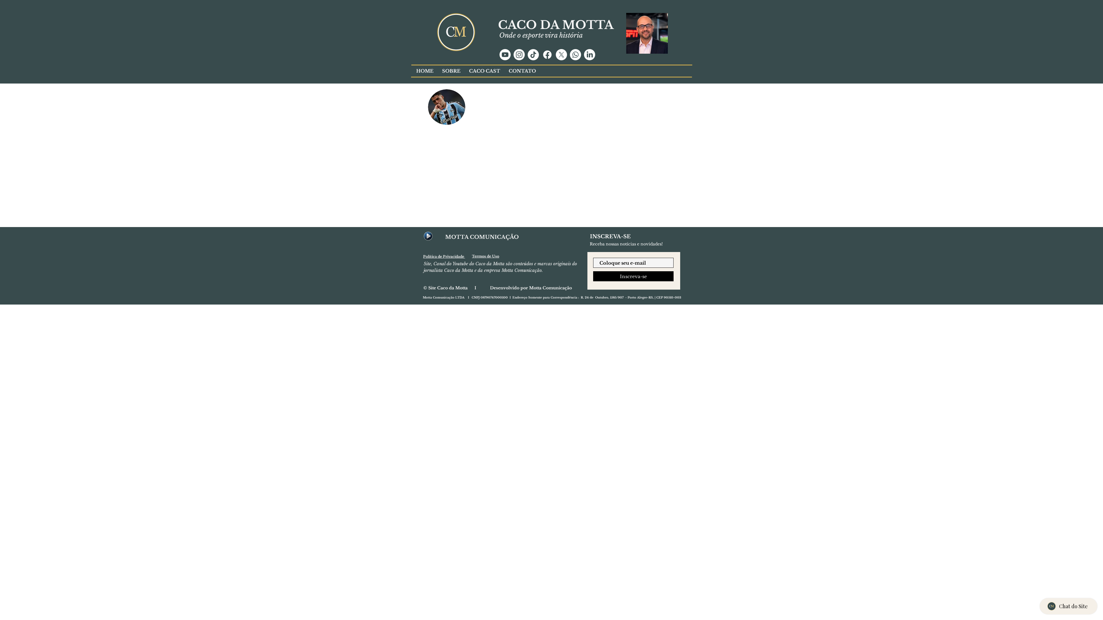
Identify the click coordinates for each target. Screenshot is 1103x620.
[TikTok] (533, 54)
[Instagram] (519, 54)
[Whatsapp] (575, 54)
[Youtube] (505, 54)
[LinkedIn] (589, 54)
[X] (561, 54)
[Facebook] (547, 54)
